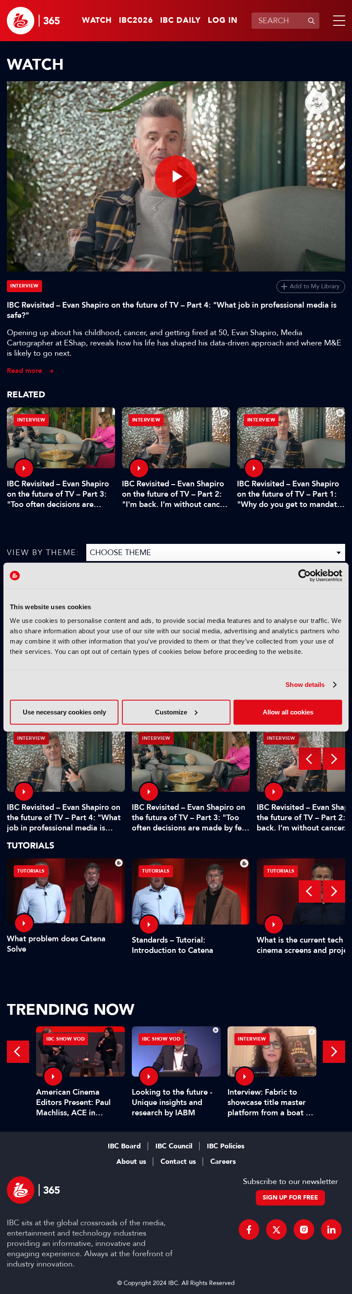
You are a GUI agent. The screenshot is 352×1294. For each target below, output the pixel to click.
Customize (171, 711)
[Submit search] (311, 20)
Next (334, 759)
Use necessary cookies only (64, 711)
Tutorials (31, 871)
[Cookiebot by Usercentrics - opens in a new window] (304, 575)
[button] (337, 20)
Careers (223, 1161)
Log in (223, 20)
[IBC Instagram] (304, 1229)
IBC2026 (136, 20)
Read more (24, 370)
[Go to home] (33, 20)
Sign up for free (290, 1197)
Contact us (178, 1161)
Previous (310, 759)
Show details (305, 684)
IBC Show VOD (65, 1039)
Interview (24, 286)
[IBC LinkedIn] (331, 1229)
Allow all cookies (288, 711)
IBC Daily (180, 20)
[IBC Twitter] (276, 1229)
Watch (97, 20)
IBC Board (124, 1146)
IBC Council (173, 1146)
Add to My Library (315, 286)
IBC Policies (225, 1146)
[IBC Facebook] (249, 1229)
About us (131, 1161)
